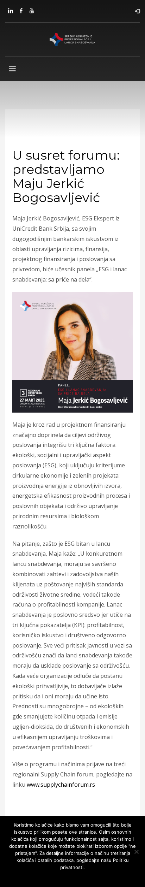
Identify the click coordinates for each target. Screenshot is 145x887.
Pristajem (35, 876)
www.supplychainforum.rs (61, 784)
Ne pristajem (62, 876)
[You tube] (31, 10)
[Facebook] (21, 10)
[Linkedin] (10, 10)
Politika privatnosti (100, 876)
